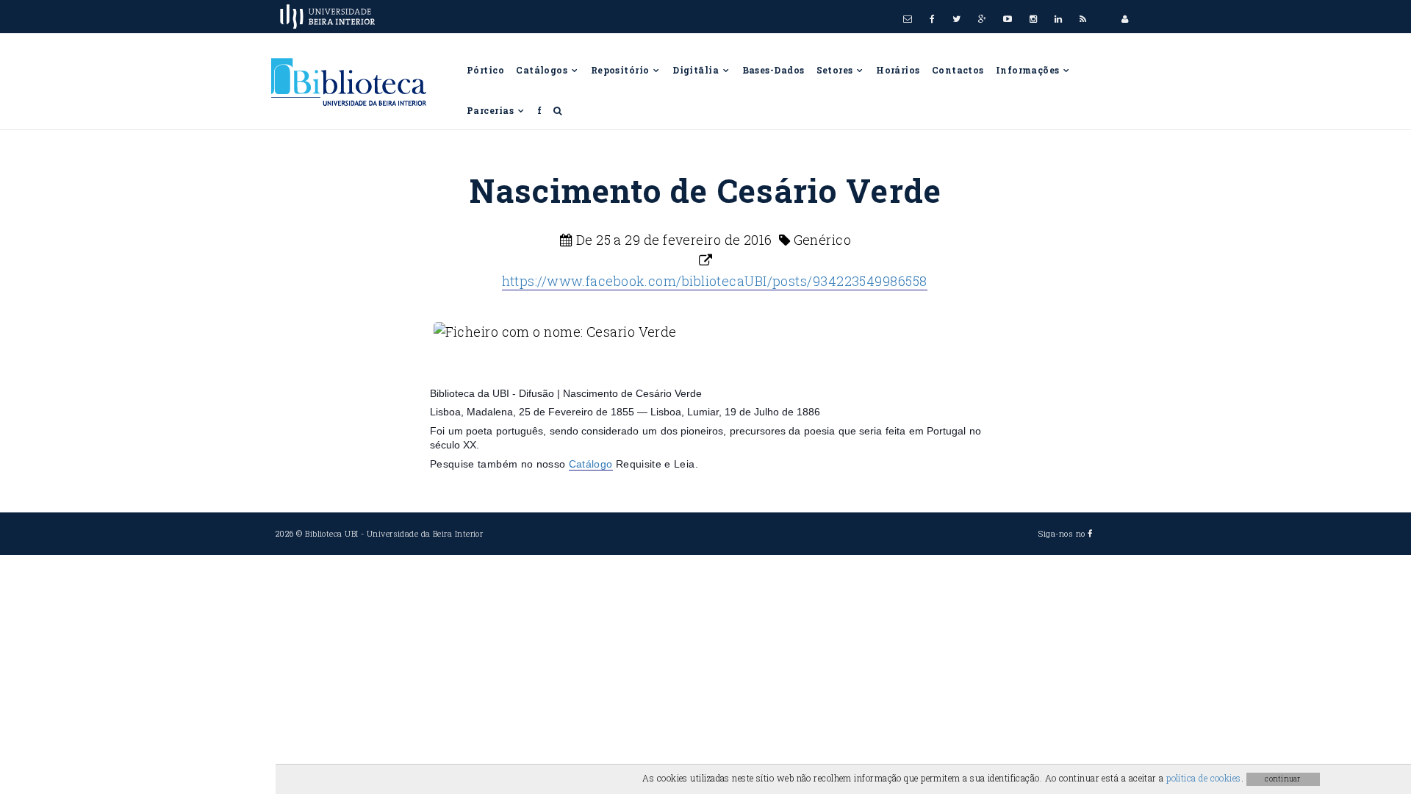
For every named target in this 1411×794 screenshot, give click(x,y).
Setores (836, 70)
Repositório (621, 70)
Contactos (958, 70)
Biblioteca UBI (331, 533)
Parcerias (492, 110)
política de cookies (1203, 778)
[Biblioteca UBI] (357, 87)
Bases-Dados (773, 70)
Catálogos (543, 70)
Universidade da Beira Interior (425, 533)
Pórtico (485, 70)
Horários (898, 70)
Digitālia (697, 70)
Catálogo (591, 464)
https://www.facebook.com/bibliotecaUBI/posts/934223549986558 (714, 281)
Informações (1029, 70)
